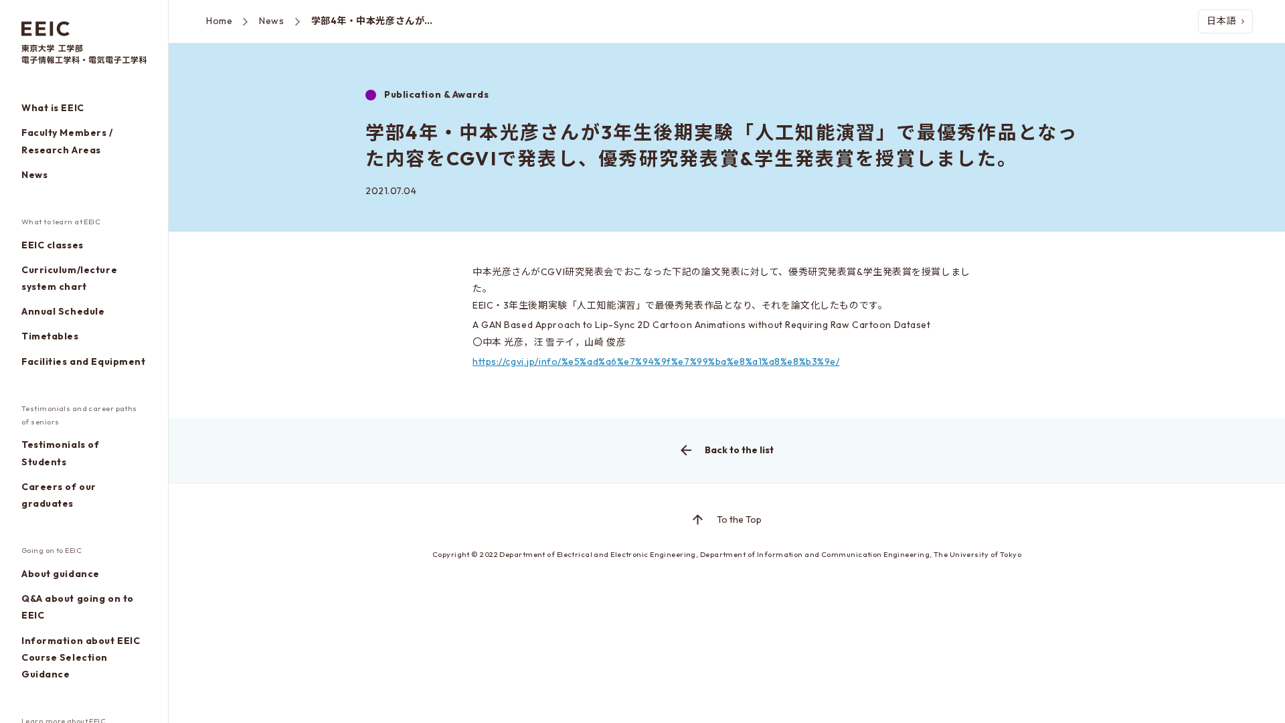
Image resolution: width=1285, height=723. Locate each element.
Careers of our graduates (58, 495)
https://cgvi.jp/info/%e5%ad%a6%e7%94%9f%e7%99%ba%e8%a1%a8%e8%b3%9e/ (656, 361)
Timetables (50, 336)
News (34, 175)
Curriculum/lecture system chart (69, 278)
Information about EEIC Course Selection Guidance (80, 657)
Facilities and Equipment (83, 361)
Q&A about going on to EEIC (77, 606)
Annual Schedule (62, 311)
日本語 (1221, 21)
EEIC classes (52, 245)
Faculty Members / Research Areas (67, 141)
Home (219, 21)
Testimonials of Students (60, 452)
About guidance (60, 574)
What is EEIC (52, 108)
